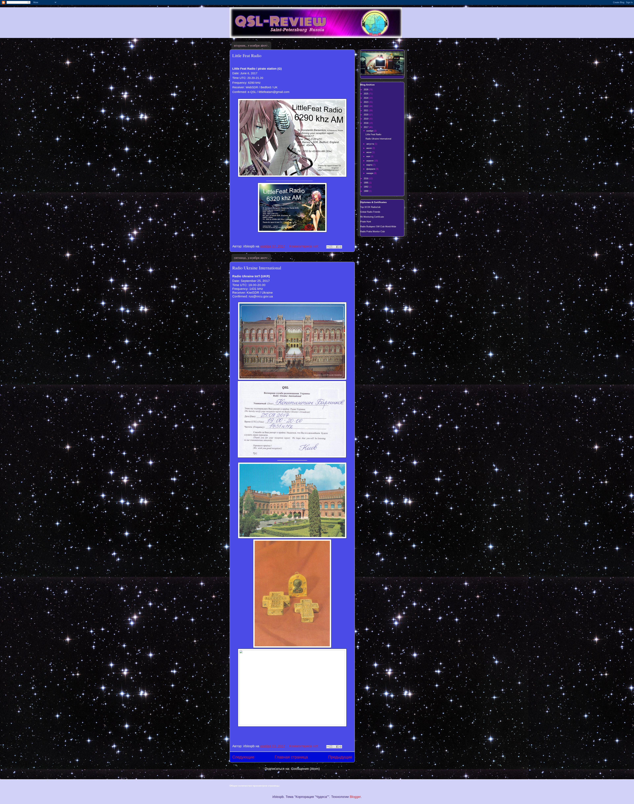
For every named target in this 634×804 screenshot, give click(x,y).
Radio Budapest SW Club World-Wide (378, 226)
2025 (366, 93)
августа (370, 144)
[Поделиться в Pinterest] (340, 247)
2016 (366, 178)
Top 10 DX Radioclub (370, 207)
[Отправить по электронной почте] (328, 247)
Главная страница (291, 757)
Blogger (355, 797)
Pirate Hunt (365, 221)
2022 (366, 106)
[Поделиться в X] (334, 247)
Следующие (243, 757)
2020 (366, 114)
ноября (370, 131)
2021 (366, 110)
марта (369, 165)
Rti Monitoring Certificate (372, 217)
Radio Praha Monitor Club (372, 231)
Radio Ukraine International (256, 268)
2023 (366, 102)
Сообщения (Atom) (305, 768)
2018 (366, 123)
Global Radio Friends (370, 212)
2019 (366, 119)
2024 (366, 98)
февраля (371, 169)
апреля (370, 160)
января (370, 173)
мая (368, 156)
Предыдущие (340, 757)
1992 (366, 187)
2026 (366, 89)
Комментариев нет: (304, 246)
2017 (366, 127)
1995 (366, 182)
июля (369, 148)
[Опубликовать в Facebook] (337, 247)
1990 (366, 191)
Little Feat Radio (246, 55)
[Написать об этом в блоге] (331, 247)
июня (369, 152)
